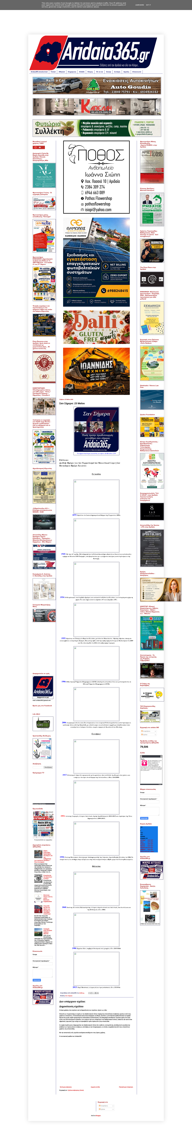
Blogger (98, 1115)
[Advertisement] (96, 18)
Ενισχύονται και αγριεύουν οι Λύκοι (47, 877)
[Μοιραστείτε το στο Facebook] (96, 993)
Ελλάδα (81, 72)
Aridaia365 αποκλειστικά (39, 72)
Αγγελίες (126, 72)
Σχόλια (145, 734)
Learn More (139, 5)
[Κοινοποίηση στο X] (93, 993)
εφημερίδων (49, 839)
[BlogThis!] (91, 993)
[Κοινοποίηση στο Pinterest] (98, 993)
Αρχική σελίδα (95, 1087)
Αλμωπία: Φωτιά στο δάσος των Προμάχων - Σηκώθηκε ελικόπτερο (47, 910)
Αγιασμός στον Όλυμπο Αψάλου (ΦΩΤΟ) (47, 931)
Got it (148, 5)
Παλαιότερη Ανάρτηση (126, 1087)
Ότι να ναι (99, 72)
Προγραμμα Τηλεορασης (39, 803)
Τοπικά (53, 72)
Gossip (108, 72)
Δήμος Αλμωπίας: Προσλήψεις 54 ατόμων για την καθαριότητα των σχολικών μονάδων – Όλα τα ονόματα (43, 856)
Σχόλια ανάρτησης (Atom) (76, 1090)
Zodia (160, 784)
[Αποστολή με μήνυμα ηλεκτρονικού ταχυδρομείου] (89, 993)
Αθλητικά (62, 72)
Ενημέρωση (72, 72)
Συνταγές (117, 72)
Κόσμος (90, 72)
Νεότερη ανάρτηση (66, 1087)
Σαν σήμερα (68, 995)
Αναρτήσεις (146, 731)
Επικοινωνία (136, 72)
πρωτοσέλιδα (39, 839)
